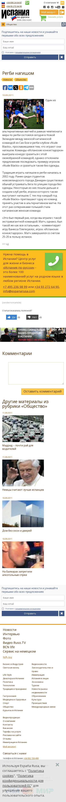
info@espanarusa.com (19, 291)
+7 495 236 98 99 (15, 287)
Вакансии (8, 728)
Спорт (6, 703)
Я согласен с (23, 52)
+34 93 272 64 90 (14, 6)
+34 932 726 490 (31, 758)
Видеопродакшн (11, 717)
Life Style (7, 674)
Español (62, 2)
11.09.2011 (7, 412)
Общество (11, 24)
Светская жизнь (11, 667)
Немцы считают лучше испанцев (23, 489)
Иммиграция (38, 674)
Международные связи (43, 706)
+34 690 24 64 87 (14, 2)
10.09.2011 (7, 497)
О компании (50, 2)
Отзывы (7, 738)
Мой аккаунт (9, 746)
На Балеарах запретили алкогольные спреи (17, 573)
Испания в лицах (40, 678)
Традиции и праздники (14, 688)
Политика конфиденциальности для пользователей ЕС (22, 780)
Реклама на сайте (12, 735)
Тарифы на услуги (12, 731)
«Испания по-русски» (18, 267)
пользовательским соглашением (28, 52)
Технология (9, 685)
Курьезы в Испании (13, 710)
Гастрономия (9, 696)
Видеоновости (39, 664)
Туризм (35, 685)
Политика (8, 681)
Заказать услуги (55, 17)
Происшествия (39, 703)
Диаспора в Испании (13, 678)
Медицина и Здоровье (14, 699)
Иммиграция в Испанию (15, 742)
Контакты (8, 724)
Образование (39, 696)
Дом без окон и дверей (17, 530)
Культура (36, 699)
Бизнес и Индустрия (13, 664)
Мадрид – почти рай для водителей (17, 447)
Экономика (37, 681)
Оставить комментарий (43, 391)
